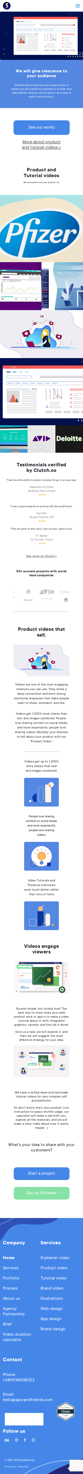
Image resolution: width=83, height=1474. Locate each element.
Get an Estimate (41, 1193)
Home (9, 1258)
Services (11, 1268)
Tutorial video (54, 1278)
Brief (7, 1324)
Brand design (53, 1329)
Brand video (52, 1288)
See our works (41, 127)
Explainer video (55, 1258)
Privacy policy (10, 1467)
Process (10, 1288)
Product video (54, 1268)
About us (11, 1298)
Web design (52, 1309)
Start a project (41, 1173)
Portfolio (11, 1278)
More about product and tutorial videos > (41, 145)
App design (51, 1319)
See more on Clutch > (41, 556)
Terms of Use (23, 1467)
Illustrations (52, 1298)
